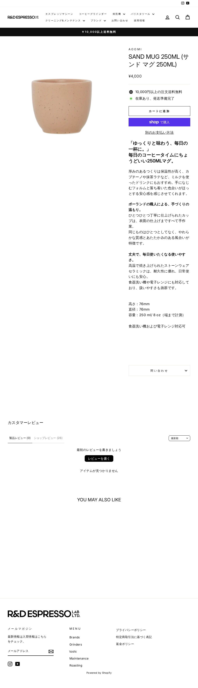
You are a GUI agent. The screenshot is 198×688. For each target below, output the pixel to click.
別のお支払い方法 (159, 132)
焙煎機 (117, 13)
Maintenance (79, 658)
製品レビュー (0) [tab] (20, 437)
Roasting (75, 665)
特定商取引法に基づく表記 (134, 637)
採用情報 (139, 20)
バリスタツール (141, 13)
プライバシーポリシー (131, 630)
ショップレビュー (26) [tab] (48, 437)
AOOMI (135, 49)
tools (73, 651)
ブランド (97, 20)
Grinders (75, 644)
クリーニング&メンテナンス (63, 20)
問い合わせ (159, 370)
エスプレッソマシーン (59, 13)
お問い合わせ (120, 20)
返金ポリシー (125, 644)
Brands (74, 637)
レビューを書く (99, 458)
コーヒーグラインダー (93, 13)
